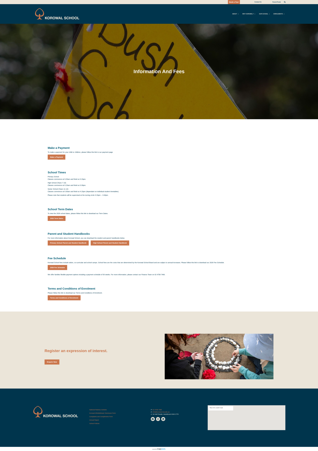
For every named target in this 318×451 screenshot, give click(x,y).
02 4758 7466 (157, 410)
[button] (284, 2)
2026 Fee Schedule (57, 267)
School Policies (94, 423)
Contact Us (258, 2)
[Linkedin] (163, 419)
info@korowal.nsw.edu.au (161, 412)
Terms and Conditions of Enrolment (64, 298)
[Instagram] (158, 419)
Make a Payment (56, 157)
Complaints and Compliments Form (101, 416)
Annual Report (94, 420)
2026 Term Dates (56, 218)
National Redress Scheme (98, 410)
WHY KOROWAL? (248, 14)
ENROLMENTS (278, 14)
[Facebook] (153, 419)
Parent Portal (276, 2)
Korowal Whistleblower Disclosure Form (102, 413)
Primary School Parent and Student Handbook (68, 243)
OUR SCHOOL (263, 14)
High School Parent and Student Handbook (110, 243)
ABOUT (234, 14)
